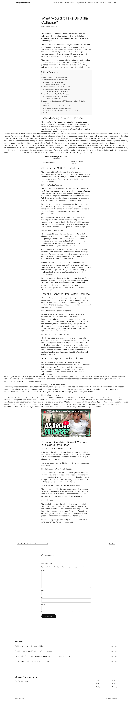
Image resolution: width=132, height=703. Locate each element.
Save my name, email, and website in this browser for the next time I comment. (61, 612)
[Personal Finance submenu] (63, 2)
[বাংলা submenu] (116, 2)
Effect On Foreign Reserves (54, 82)
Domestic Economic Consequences (57, 91)
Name (43, 590)
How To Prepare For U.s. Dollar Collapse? (59, 108)
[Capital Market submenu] (86, 2)
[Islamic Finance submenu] (98, 2)
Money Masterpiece (22, 3)
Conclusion (47, 113)
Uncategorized (53, 26)
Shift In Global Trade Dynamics (55, 84)
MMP (47, 26)
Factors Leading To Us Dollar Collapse (55, 77)
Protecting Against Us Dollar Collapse (56, 94)
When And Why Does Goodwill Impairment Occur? (32, 544)
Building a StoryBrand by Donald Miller (29, 646)
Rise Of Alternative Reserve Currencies (57, 89)
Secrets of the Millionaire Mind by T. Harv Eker (32, 661)
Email (43, 597)
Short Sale (112, 544)
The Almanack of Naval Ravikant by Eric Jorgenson (33, 651)
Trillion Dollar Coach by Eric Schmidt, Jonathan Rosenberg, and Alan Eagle (42, 656)
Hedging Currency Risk (53, 99)
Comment (44, 570)
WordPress (114, 698)
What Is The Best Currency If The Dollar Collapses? (62, 110)
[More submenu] (112, 2)
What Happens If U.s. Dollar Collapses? (57, 106)
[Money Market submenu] (74, 2)
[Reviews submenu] (106, 2)
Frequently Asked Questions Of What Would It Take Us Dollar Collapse (64, 102)
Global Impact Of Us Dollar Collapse (54, 80)
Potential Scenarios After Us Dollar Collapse (57, 87)
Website (43, 604)
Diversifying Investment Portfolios (56, 96)
